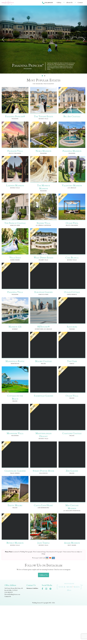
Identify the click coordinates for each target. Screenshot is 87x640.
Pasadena (28, 68)
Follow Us (43, 575)
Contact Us (8, 596)
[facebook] (43, 589)
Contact (80, 2)
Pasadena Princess (28, 65)
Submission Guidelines (32, 588)
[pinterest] (51, 589)
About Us (69, 2)
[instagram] (47, 589)
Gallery (59, 2)
